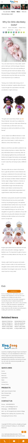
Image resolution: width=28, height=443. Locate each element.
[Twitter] (25, 432)
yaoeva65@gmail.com (11, 406)
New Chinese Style (6, 393)
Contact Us (4, 382)
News (2, 380)
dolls (22, 119)
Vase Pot (3, 397)
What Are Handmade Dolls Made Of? (20, 323)
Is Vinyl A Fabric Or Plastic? (20, 328)
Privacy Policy (5, 384)
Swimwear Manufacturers (11, 434)
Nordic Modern (5, 395)
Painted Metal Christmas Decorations (20, 321)
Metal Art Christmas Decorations (7, 321)
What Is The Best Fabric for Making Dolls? (7, 323)
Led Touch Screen (20, 436)
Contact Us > (14, 291)
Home (3, 371)
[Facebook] (23, 432)
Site (20, 30)
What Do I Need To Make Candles (20, 325)
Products (3, 373)
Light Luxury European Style (8, 391)
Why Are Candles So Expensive (7, 325)
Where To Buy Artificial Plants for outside (7, 328)
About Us (3, 375)
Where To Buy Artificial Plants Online (20, 326)
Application (4, 377)
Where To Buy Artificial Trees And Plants (7, 326)
